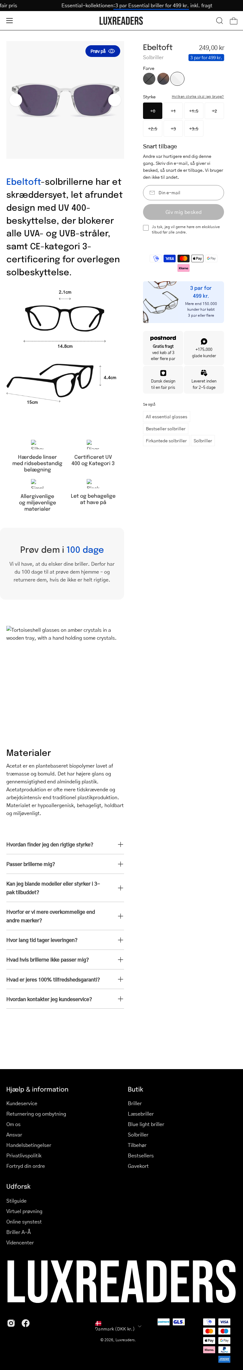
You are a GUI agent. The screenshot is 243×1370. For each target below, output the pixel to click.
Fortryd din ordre (25, 1165)
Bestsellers (141, 1155)
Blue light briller (146, 1124)
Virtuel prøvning (24, 1211)
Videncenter (20, 1242)
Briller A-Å (18, 1232)
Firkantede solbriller (166, 440)
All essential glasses (166, 416)
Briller (135, 1103)
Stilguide (16, 1200)
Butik (135, 1089)
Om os (13, 1124)
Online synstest (24, 1221)
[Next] (114, 100)
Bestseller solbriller (165, 428)
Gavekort (138, 1165)
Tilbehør (137, 1145)
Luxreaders (125, 1339)
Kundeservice (21, 1103)
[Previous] (15, 100)
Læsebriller (141, 1113)
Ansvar (14, 1134)
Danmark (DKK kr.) (115, 1328)
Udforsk (18, 1186)
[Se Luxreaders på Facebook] (25, 1323)
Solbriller (203, 440)
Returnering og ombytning (36, 1113)
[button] (219, 20)
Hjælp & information (37, 1089)
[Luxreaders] (121, 20)
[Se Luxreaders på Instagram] (11, 1323)
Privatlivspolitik (23, 1155)
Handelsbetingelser (28, 1145)
